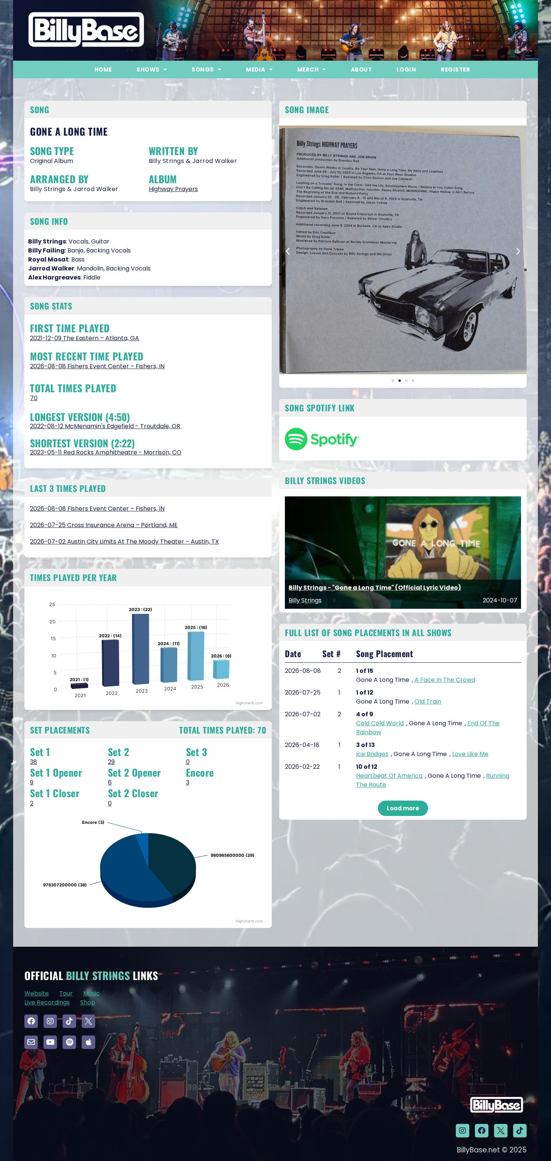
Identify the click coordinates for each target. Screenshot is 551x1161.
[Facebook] (31, 1021)
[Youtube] (50, 1042)
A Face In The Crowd (445, 679)
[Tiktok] (69, 1021)
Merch (308, 69)
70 (33, 398)
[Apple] (88, 1042)
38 (33, 762)
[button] (287, 251)
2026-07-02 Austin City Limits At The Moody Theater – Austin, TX (124, 541)
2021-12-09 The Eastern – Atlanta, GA (84, 338)
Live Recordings (47, 1002)
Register (455, 69)
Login (406, 69)
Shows (148, 69)
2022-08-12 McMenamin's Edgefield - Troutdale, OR (105, 426)
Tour (66, 993)
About (361, 69)
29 (111, 762)
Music (91, 993)
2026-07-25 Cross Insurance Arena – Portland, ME (104, 525)
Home (103, 69)
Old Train (428, 701)
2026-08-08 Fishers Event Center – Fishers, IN (97, 366)
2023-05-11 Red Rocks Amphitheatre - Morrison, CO (105, 452)
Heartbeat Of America (389, 775)
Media (255, 69)
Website (36, 993)
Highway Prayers (173, 189)
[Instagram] (50, 1021)
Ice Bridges (372, 754)
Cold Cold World (380, 723)
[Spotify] (69, 1042)
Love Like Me (470, 754)
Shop (87, 1002)
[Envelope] (31, 1042)
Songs (203, 69)
